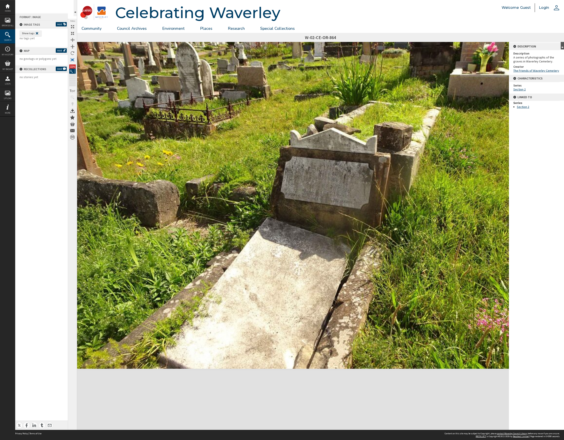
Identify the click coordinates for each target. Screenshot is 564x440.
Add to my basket (72, 124)
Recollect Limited (521, 436)
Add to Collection (72, 117)
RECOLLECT (481, 436)
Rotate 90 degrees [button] (72, 53)
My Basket (7, 69)
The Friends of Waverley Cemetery (536, 71)
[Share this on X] (19, 422)
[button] (72, 71)
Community (92, 28)
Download (72, 110)
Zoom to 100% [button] (72, 59)
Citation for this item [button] (72, 137)
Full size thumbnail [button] (72, 26)
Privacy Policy (21, 433)
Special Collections (277, 28)
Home (8, 10)
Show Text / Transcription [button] (72, 91)
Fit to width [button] (72, 40)
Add (59, 24)
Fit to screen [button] (72, 33)
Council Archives (132, 28)
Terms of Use (35, 433)
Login (8, 83)
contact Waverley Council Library (512, 433)
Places (206, 28)
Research (236, 28)
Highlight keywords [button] (72, 104)
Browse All (8, 25)
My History (7, 54)
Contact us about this (72, 130)
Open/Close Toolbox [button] (75, 8)
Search (7, 40)
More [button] (7, 112)
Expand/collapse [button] (562, 45)
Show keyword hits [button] (72, 97)
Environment (173, 28)
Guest (525, 8)
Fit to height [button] (72, 46)
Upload (7, 98)
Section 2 (519, 89)
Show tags (28, 33)
